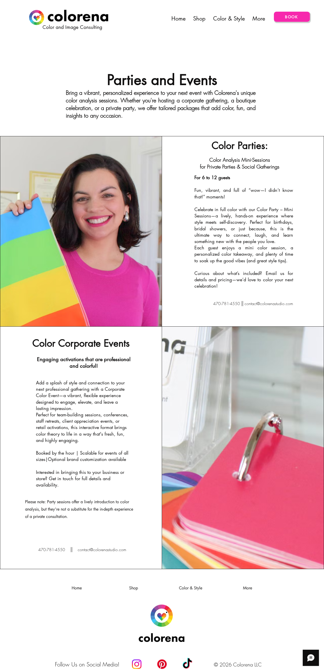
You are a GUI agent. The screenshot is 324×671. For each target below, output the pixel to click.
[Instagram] (136, 664)
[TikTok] (187, 664)
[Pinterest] (162, 664)
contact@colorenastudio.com (269, 303)
